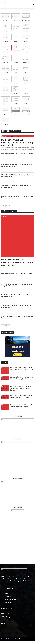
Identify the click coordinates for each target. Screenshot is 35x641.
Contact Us (8, 602)
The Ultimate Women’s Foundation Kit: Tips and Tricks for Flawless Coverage (21, 388)
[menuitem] (5, 16)
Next (7, 205)
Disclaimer (8, 596)
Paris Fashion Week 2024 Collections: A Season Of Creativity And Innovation (17, 142)
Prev (4, 205)
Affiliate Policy (5, 617)
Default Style (11, 131)
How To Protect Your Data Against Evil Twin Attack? (17, 154)
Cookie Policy (5, 620)
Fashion (4, 136)
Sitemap (3, 623)
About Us (7, 593)
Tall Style (9, 211)
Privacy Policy (5, 613)
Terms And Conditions (11, 599)
